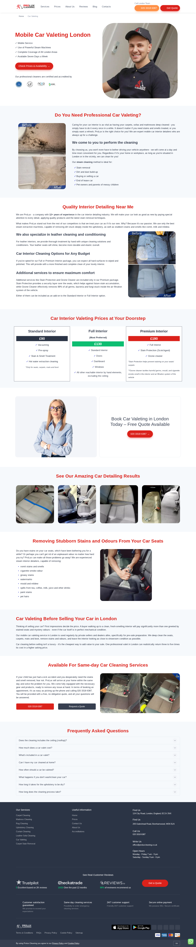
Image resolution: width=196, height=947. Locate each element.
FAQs (38, 933)
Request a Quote (77, 706)
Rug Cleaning (22, 823)
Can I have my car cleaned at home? (37, 762)
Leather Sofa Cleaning (25, 836)
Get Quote (172, 8)
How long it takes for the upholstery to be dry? (42, 784)
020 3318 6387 (148, 8)
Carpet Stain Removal (25, 844)
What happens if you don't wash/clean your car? (43, 777)
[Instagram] (165, 927)
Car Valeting (21, 840)
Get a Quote (155, 883)
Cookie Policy (66, 933)
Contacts (106, 6)
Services (45, 6)
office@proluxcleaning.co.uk (145, 845)
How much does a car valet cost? (35, 748)
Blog (95, 6)
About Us (70, 6)
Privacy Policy (51, 933)
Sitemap (79, 933)
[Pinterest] (171, 927)
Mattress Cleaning (24, 819)
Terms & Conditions (24, 933)
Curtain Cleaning (23, 831)
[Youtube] (177, 927)
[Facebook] (154, 927)
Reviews (83, 6)
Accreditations (78, 831)
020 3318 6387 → (140, 434)
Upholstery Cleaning (25, 827)
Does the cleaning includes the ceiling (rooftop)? (43, 740)
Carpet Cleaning (23, 815)
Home (21, 16)
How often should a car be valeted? (36, 770)
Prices (57, 6)
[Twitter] (160, 927)
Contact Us (77, 823)
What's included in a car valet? (34, 755)
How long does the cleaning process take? (40, 792)
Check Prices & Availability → (34, 66)
